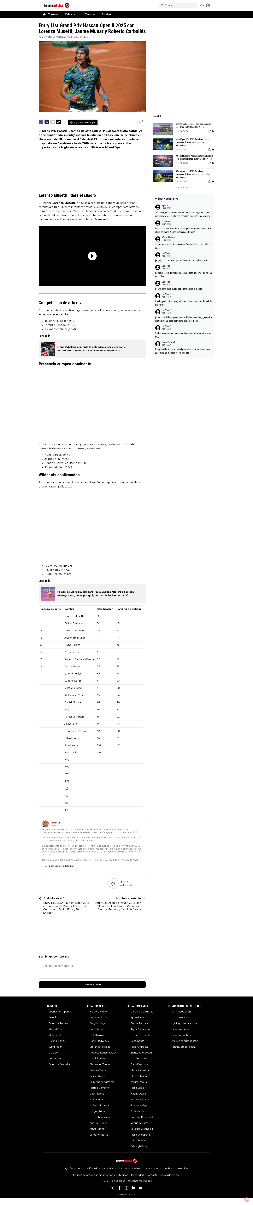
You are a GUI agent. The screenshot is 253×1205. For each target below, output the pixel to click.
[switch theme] (202, 5)
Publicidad (137, 1175)
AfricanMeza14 (169, 237)
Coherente (166, 221)
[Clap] (113, 883)
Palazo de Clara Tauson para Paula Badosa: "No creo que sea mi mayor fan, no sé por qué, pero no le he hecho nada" (95, 593)
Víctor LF (50, 37)
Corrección (181, 1168)
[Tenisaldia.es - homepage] (56, 5)
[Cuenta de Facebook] (119, 1188)
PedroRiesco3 (168, 342)
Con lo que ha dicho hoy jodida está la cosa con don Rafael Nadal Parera (183, 303)
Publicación (92, 984)
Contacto (152, 1175)
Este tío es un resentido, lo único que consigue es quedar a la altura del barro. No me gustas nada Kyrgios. (183, 230)
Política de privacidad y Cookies (104, 1168)
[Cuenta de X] (112, 1188)
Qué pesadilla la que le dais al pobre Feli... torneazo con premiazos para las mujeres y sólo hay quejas (183, 351)
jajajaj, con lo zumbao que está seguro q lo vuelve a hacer (181, 260)
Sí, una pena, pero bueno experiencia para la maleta (178, 288)
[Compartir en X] (47, 122)
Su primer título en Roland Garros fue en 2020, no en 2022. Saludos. (183, 246)
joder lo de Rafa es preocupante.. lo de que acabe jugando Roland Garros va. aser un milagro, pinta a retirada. (183, 319)
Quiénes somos (74, 1168)
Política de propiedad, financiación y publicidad (100, 1175)
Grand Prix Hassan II (55, 131)
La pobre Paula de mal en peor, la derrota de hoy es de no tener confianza (183, 275)
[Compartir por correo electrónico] (52, 122)
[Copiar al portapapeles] (58, 122)
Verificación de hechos (159, 1168)
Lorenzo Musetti (63, 203)
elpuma (165, 205)
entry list (73, 135)
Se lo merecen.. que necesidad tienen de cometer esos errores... (183, 335)
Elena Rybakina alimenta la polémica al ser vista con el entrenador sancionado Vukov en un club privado (91, 349)
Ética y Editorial (134, 1168)
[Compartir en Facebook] (41, 122)
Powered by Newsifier (126, 1194)
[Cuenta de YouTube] (140, 1188)
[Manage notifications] (247, 1199)
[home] (44, 14)
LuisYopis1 (166, 253)
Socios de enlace (170, 1175)
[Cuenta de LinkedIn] (133, 1188)
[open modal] (208, 5)
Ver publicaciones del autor (59, 866)
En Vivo (106, 14)
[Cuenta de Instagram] (126, 1188)
